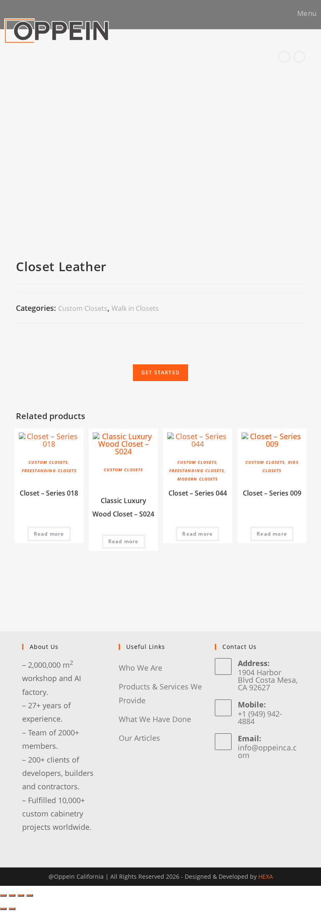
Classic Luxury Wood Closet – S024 (123, 507)
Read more (49, 533)
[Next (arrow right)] (12, 909)
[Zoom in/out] (29, 895)
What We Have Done (155, 719)
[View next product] (299, 57)
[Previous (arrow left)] (3, 909)
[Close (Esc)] (3, 895)
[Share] (12, 895)
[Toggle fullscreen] (21, 895)
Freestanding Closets (49, 470)
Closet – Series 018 (49, 493)
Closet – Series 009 (272, 493)
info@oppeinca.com (267, 751)
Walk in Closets (135, 308)
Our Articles (139, 738)
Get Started (160, 372)
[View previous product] (284, 57)
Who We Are (140, 668)
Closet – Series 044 (197, 493)
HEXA (265, 876)
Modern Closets (197, 479)
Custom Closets (82, 308)
